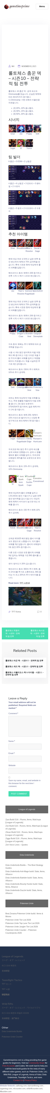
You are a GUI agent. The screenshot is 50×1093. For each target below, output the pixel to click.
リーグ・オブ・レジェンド (13, 960)
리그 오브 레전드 (9, 965)
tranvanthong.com (35, 1086)
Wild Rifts (7, 1003)
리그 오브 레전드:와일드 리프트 (15, 1013)
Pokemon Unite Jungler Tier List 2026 (21, 927)
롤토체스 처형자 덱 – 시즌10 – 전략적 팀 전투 (12, 633)
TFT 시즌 (6, 989)
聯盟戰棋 (6, 995)
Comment (13, 713)
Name (11, 741)
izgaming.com (6, 1089)
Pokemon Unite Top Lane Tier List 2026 (22, 923)
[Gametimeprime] (17, 6)
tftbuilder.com (5, 1091)
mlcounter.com (19, 1089)
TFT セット (7, 984)
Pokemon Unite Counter (12, 1037)
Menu (42, 6)
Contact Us (18, 1080)
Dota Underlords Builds (12, 1031)
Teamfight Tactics (12, 980)
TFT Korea (16, 612)
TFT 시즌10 (25, 583)
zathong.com (21, 1086)
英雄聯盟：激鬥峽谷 (10, 1018)
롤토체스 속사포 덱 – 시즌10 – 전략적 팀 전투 (37, 633)
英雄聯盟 (6, 971)
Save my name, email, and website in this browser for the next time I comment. (24, 783)
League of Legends (12, 956)
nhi (13, 66)
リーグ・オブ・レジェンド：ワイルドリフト (21, 1008)
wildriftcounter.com (34, 1089)
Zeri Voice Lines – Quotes (16, 845)
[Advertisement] (25, 46)
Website (12, 765)
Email (11, 753)
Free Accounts (8, 1066)
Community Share (37, 1063)
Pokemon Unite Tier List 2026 (18, 920)
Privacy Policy (30, 1080)
